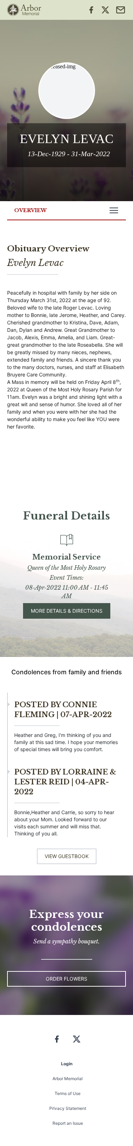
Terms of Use (68, 1093)
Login (66, 1063)
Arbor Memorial (67, 1078)
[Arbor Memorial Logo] (24, 10)
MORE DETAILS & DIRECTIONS (66, 611)
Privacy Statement (67, 1108)
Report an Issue (67, 1123)
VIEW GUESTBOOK (67, 856)
